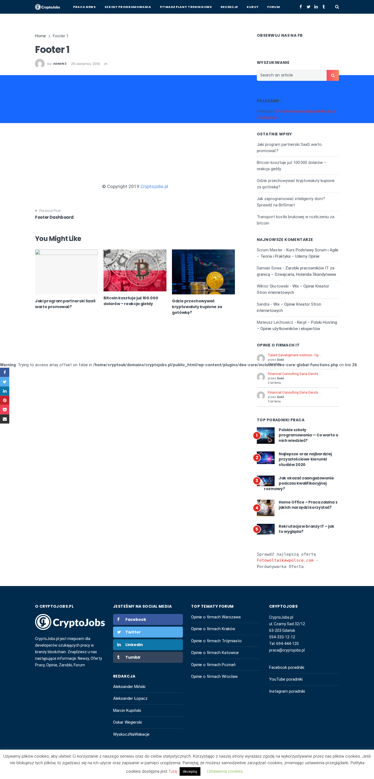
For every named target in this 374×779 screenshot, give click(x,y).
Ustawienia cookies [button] (225, 771)
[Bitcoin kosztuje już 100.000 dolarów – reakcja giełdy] (134, 270)
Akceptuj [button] (190, 771)
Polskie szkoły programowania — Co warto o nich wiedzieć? (308, 435)
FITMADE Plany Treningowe (186, 7)
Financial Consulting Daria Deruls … (294, 374)
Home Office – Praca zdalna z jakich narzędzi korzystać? (308, 504)
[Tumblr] (324, 6)
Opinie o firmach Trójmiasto (216, 640)
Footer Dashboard (54, 217)
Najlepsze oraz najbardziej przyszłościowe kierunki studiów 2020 (305, 459)
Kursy (252, 7)
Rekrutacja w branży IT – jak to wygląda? (306, 529)
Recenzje (229, 7)
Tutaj (173, 771)
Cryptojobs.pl (154, 186)
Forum (273, 7)
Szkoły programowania (128, 7)
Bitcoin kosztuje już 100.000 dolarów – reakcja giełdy (130, 300)
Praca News (84, 7)
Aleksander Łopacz (130, 698)
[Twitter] (308, 6)
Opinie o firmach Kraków (213, 628)
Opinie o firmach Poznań (213, 664)
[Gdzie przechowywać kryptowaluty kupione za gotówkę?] (203, 271)
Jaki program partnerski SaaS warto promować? (65, 303)
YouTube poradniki (286, 679)
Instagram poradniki (287, 691)
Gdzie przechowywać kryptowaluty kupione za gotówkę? (197, 306)
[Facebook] (301, 6)
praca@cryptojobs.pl (287, 650)
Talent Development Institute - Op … (295, 355)
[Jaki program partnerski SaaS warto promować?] (66, 271)
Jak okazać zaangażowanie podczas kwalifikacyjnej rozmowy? (299, 483)
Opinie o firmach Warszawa (216, 617)
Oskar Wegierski (127, 722)
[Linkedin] (316, 6)
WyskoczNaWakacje (131, 734)
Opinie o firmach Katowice (215, 652)
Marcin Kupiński (127, 710)
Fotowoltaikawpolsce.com (285, 560)
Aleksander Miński (129, 686)
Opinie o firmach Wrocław (214, 676)
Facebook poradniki (286, 667)
